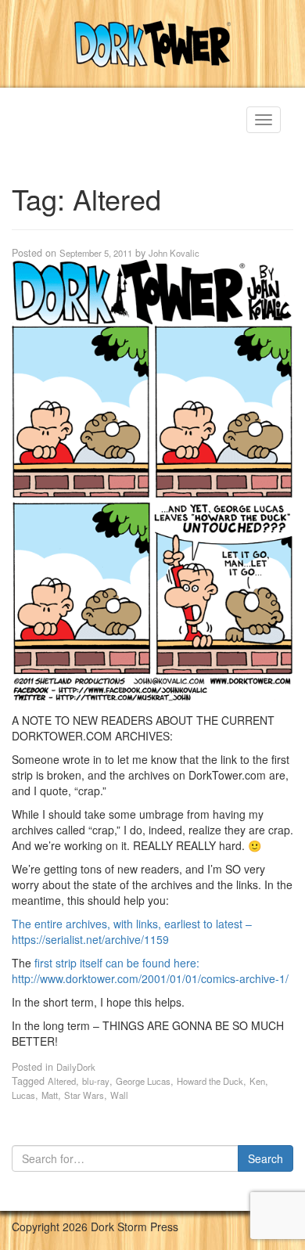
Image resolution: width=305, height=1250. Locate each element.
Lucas (23, 1095)
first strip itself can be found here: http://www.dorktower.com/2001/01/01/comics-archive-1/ (150, 970)
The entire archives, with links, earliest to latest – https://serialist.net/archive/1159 (132, 931)
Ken (257, 1081)
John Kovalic (174, 253)
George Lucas (143, 1081)
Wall (119, 1095)
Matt (49, 1095)
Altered (62, 1081)
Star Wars (84, 1095)
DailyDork (75, 1067)
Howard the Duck (210, 1081)
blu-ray (95, 1081)
